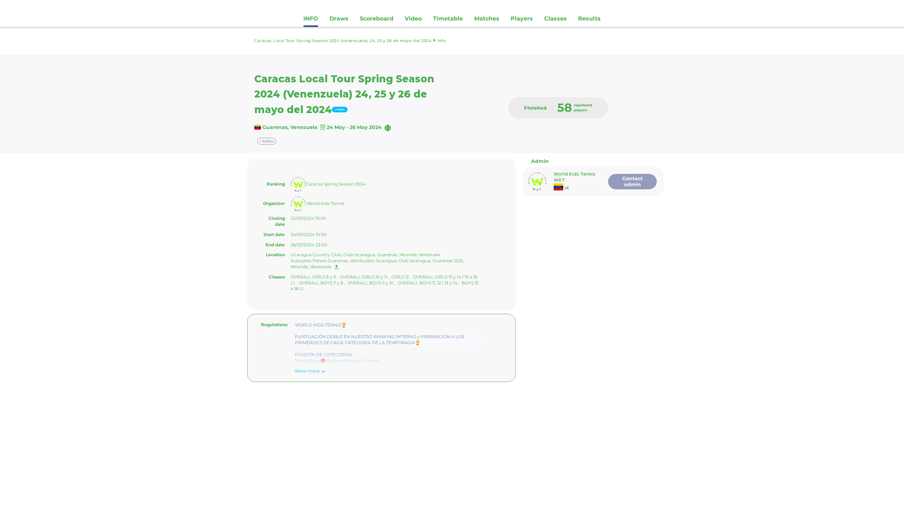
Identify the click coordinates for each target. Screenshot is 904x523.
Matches (486, 18)
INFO (310, 18)
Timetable (448, 18)
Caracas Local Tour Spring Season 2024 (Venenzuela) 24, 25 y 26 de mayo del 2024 (343, 40)
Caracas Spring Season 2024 (335, 184)
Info (442, 40)
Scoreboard (376, 18)
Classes (555, 18)
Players (522, 18)
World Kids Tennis (325, 203)
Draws (339, 18)
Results (589, 18)
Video (413, 18)
